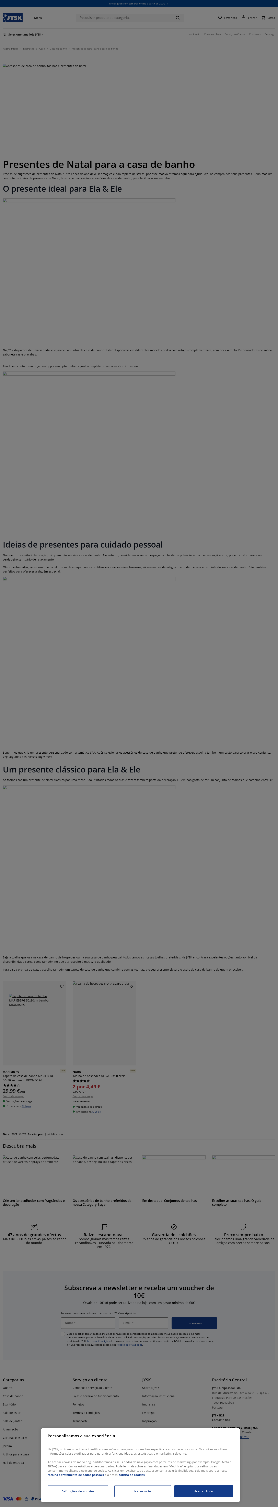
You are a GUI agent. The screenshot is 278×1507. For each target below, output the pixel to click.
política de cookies (131, 1475)
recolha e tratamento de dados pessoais (76, 1475)
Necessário (142, 1491)
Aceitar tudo (203, 1491)
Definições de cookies (78, 1491)
